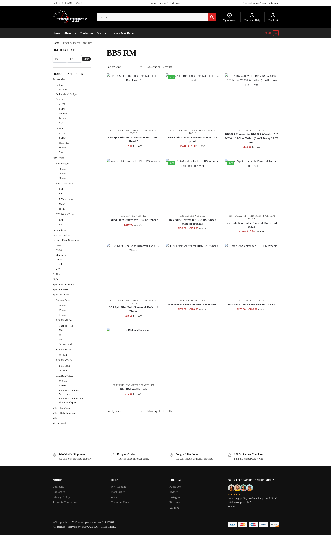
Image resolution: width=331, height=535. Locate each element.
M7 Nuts (63, 355)
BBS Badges (62, 163)
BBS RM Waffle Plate (133, 389)
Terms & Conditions (65, 502)
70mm (62, 173)
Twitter (173, 491)
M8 (61, 339)
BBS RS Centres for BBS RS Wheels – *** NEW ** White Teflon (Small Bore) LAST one (251, 138)
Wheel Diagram (61, 408)
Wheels (56, 418)
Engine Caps (59, 230)
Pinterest (174, 502)
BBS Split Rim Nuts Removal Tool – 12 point (192, 139)
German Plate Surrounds (66, 240)
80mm (62, 178)
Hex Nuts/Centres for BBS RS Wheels (252, 304)
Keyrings (60, 98)
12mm (62, 310)
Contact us (59, 491)
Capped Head (66, 325)
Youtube (174, 507)
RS (262, 130)
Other (58, 259)
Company (58, 486)
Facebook (175, 486)
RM (203, 300)
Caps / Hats (61, 89)
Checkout (273, 20)
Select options (133, 232)
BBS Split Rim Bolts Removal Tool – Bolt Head (252, 224)
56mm (62, 168)
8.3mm (62, 385)
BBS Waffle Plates (137, 385)
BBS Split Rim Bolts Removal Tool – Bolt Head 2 (133, 139)
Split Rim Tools (64, 360)
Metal (62, 204)
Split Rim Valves (64, 375)
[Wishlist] (154, 79)
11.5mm (63, 381)
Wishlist (115, 497)
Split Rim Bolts (64, 320)
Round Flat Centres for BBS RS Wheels (133, 219)
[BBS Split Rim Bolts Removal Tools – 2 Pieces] (133, 270)
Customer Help (252, 20)
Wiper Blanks (60, 423)
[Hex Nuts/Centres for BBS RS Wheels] (251, 270)
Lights (56, 279)
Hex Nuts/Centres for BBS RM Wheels (192, 304)
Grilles (56, 274)
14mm (62, 314)
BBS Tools (116, 130)
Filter (86, 58)
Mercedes (64, 113)
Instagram (175, 497)
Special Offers (60, 289)
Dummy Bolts (63, 300)
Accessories (59, 79)
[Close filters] (92, 50)
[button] (271, 33)
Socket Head (65, 344)
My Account (229, 20)
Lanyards (60, 128)
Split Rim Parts (134, 130)
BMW (62, 108)
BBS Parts (118, 385)
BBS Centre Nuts (249, 130)
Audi (58, 245)
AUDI (62, 104)
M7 (61, 334)
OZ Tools (64, 370)
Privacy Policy (61, 497)
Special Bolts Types (63, 284)
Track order (118, 491)
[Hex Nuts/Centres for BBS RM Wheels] (192, 270)
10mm (62, 305)
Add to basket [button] (133, 154)
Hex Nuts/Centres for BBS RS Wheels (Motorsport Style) (192, 221)
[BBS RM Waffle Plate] (133, 354)
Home (56, 42)
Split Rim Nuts (63, 349)
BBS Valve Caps (64, 198)
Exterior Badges (61, 235)
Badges (59, 85)
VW (61, 122)
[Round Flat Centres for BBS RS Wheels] (133, 185)
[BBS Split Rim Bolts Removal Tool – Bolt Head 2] (133, 100)
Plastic (62, 209)
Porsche (63, 118)
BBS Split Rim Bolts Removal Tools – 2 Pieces (133, 309)
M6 (61, 330)
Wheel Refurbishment (64, 413)
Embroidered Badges (66, 94)
